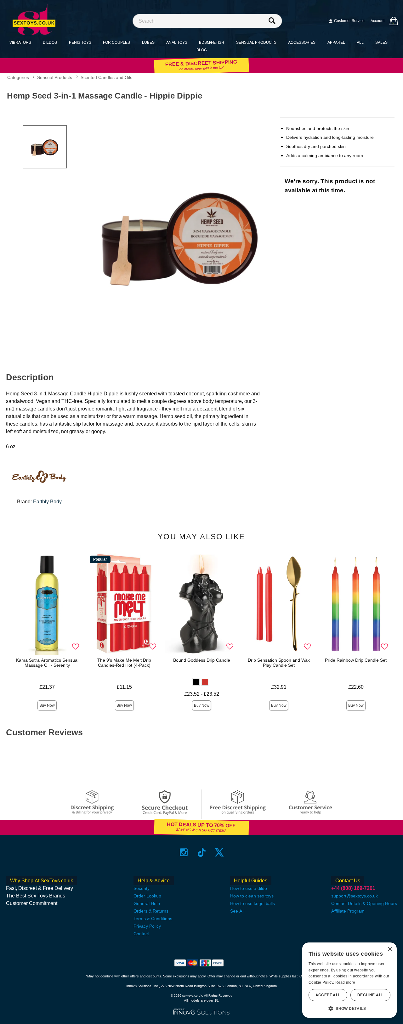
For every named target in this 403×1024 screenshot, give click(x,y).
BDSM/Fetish (211, 42)
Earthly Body (47, 502)
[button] (196, 682)
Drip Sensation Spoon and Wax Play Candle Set (279, 662)
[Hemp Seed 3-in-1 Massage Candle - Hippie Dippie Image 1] (180, 235)
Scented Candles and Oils (106, 77)
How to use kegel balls (252, 903)
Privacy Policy (147, 926)
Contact (141, 933)
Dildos (50, 42)
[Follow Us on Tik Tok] (201, 852)
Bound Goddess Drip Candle (201, 660)
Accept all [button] (328, 995)
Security (141, 888)
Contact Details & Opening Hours (364, 903)
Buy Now (47, 705)
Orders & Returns (150, 911)
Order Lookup (147, 896)
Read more (345, 982)
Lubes (148, 42)
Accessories (301, 42)
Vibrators (20, 42)
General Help (146, 903)
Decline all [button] (370, 995)
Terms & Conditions (152, 918)
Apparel (336, 42)
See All (237, 911)
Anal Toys (176, 42)
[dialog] (349, 980)
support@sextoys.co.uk (354, 896)
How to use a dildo (248, 888)
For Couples (116, 42)
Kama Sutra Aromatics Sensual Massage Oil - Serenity (47, 662)
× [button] (389, 949)
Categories (18, 77)
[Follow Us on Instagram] (183, 852)
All (360, 42)
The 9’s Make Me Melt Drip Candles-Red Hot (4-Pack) (124, 662)
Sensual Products (256, 42)
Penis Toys (80, 42)
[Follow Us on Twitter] (219, 852)
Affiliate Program (348, 911)
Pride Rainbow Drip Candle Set (356, 660)
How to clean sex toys (252, 896)
